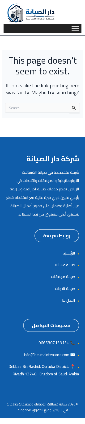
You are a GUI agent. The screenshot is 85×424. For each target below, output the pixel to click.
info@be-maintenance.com (46, 354)
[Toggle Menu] (75, 28)
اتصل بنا (68, 300)
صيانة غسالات (64, 265)
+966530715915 (53, 343)
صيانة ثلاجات (65, 288)
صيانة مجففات (63, 276)
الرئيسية (69, 253)
